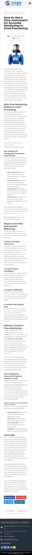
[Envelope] (14, 547)
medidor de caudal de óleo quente (13, 147)
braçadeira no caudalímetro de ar (13, 143)
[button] (29, 3)
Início (5, 11)
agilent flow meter (9, 145)
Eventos (17, 38)
